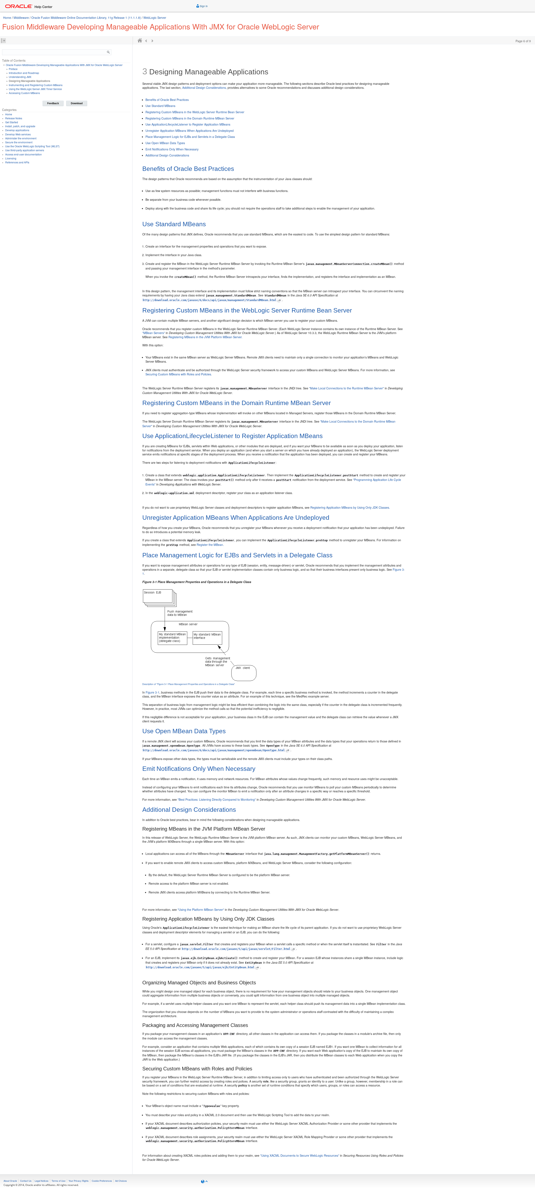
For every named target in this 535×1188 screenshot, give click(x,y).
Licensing (10, 158)
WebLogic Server (154, 17)
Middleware (21, 17)
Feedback (53, 103)
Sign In (203, 6)
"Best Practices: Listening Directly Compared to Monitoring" (217, 799)
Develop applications (17, 130)
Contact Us (26, 1180)
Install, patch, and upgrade (20, 126)
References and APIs (17, 162)
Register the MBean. (210, 545)
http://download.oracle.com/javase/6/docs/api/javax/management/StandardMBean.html (209, 300)
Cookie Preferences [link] (102, 1180)
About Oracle (10, 1180)
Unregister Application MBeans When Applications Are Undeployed (189, 130)
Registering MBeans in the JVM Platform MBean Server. (205, 337)
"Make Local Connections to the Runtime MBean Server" (346, 388)
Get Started (11, 122)
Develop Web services (18, 134)
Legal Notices (41, 1180)
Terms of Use (58, 1180)
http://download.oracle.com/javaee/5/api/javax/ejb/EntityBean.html (200, 967)
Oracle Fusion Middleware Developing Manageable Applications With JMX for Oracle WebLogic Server (64, 65)
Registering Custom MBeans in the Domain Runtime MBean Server (189, 118)
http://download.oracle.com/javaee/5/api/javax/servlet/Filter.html (236, 948)
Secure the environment (18, 142)
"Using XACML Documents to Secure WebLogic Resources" (299, 1155)
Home (7, 17)
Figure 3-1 (152, 692)
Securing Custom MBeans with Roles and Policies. (178, 374)
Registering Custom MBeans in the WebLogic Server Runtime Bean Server (194, 112)
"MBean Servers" (153, 333)
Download (77, 103)
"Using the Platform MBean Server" (201, 909)
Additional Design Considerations (167, 155)
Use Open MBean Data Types (165, 143)
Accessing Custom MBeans (24, 93)
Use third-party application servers (24, 150)
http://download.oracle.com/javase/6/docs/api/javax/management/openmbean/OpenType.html (214, 750)
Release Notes (13, 118)
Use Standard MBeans (160, 106)
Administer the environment (20, 138)
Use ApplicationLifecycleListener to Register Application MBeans (187, 124)
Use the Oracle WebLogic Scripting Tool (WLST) (32, 146)
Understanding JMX (20, 77)
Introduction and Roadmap (24, 73)
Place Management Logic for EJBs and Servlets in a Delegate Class (190, 137)
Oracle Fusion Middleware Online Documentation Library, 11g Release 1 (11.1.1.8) (86, 17)
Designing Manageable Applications (29, 81)
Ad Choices (121, 1180)
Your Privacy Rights (79, 1180)
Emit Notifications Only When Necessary (172, 149)
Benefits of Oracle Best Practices (167, 100)
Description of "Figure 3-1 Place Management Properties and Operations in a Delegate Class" (188, 684)
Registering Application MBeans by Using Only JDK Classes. (350, 507)
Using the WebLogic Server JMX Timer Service (35, 89)
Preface (13, 69)
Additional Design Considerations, (204, 87)
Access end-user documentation (23, 154)
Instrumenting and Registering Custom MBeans (35, 85)
